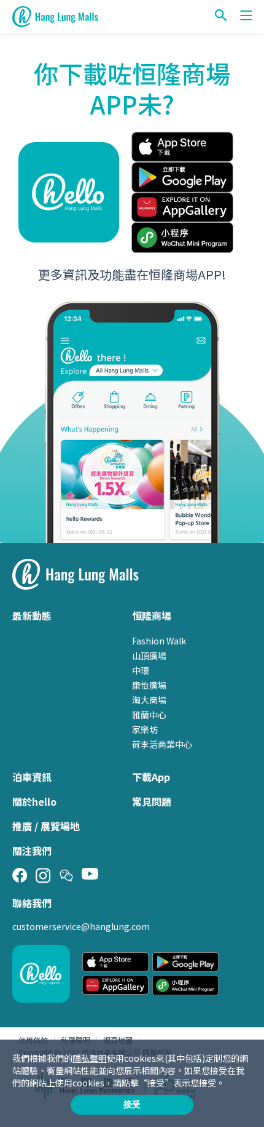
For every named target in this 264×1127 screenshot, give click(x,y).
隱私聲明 (89, 1058)
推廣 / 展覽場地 (46, 826)
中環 (140, 670)
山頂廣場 (149, 655)
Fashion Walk (159, 641)
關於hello (34, 801)
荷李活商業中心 (162, 744)
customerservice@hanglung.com (81, 926)
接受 (132, 1104)
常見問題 (151, 801)
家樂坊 (145, 729)
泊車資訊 (32, 776)
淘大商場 (149, 700)
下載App (151, 776)
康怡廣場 (149, 685)
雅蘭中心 (149, 714)
